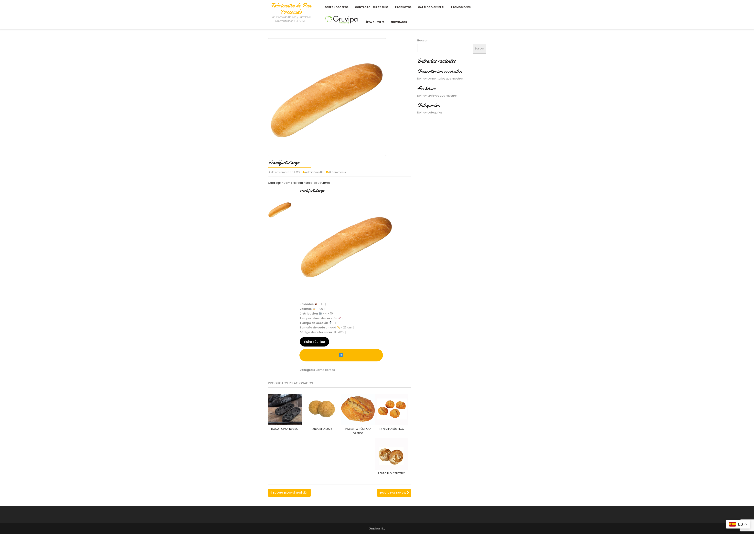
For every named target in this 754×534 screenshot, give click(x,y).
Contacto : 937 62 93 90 (372, 7)
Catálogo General (431, 7)
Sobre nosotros (337, 7)
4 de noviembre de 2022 (284, 172)
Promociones (461, 7)
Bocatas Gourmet (318, 183)
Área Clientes (374, 22)
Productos (403, 7)
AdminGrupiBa (314, 172)
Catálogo (275, 183)
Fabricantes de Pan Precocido (291, 9)
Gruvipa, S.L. (377, 528)
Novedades (399, 22)
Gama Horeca (294, 183)
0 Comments (337, 172)
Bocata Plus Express (393, 493)
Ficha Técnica (314, 341)
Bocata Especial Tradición (290, 493)
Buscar (422, 40)
